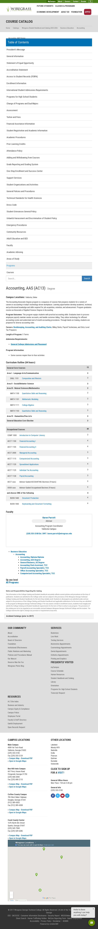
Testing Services (57, 640)
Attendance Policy (14, 151)
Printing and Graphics (59, 659)
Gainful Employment (15, 723)
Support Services (14, 178)
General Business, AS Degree (32, 562)
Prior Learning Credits (16, 144)
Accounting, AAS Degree (30, 560)
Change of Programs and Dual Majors (22, 103)
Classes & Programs (65, 6)
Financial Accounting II (27, 447)
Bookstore (55, 633)
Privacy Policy (46, 921)
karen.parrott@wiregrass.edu (60, 533)
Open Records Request (16, 727)
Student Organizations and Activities (22, 184)
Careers (67, 1)
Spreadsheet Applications (29, 464)
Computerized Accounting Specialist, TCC (37, 573)
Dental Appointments (58, 651)
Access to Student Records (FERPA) (22, 76)
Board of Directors (15, 640)
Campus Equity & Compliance (19, 709)
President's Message (16, 49)
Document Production (30, 498)
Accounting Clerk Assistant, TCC (33, 565)
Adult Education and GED (17, 238)
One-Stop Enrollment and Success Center (25, 171)
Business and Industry (16, 705)
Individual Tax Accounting (28, 470)
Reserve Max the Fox (16, 662)
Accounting (81, 28)
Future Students (45, 6)
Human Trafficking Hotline (37, 918)
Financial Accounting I (27, 441)
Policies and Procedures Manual (20, 655)
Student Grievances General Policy (21, 211)
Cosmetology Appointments (61, 647)
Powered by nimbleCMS (49, 924)
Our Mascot (12, 659)
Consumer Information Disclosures (33, 915)
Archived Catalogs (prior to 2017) (20, 616)
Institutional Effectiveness (17, 647)
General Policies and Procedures (21, 191)
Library (53, 682)
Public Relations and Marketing (19, 651)
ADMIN (65, 921)
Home (8, 28)
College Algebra (28, 405)
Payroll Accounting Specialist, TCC (34, 568)
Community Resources (16, 232)
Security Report (54, 915)
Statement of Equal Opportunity (20, 63)
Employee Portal (14, 716)
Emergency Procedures (17, 225)
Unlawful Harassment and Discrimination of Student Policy (32, 218)
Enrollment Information (16, 83)
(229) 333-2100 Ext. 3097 (36, 533)
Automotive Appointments (60, 644)
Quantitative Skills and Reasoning (34, 393)
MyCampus (52, 1)
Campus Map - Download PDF (21, 758)
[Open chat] (91, 922)
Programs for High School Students (22, 96)
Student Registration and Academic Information (27, 130)
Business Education (67, 28)
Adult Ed (65, 12)
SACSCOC (15, 915)
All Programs (12, 582)
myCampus (55, 667)
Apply (87, 12)
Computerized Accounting (29, 459)
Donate (83, 1)
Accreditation (13, 636)
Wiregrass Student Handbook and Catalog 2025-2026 (40, 28)
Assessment (12, 110)
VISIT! (61, 772)
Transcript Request (58, 693)
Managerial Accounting (27, 453)
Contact (75, 1)
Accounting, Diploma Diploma (32, 557)
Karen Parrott (49, 517)
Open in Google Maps (17, 761)
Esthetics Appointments (60, 655)
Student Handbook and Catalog (62, 678)
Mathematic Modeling (30, 399)
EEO (9, 915)
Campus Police (13, 712)
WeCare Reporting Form (57, 918)
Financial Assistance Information (21, 124)
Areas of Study (13, 259)
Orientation (55, 685)
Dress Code (12, 205)
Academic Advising (15, 252)
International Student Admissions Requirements (27, 90)
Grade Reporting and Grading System (22, 164)
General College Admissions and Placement (29, 344)
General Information (15, 56)
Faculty (10, 245)
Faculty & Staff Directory (17, 720)
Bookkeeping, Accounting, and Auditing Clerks (33, 327)
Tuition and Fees (14, 117)
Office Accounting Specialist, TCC (34, 571)
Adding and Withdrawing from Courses (23, 157)
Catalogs (16, 28)
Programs (11, 265)
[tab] (49, 616)
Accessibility (34, 921)
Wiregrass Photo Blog (16, 666)
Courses (10, 272)
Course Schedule (57, 671)
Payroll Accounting (26, 476)
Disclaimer (57, 921)
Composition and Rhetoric (31, 378)
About (60, 1)
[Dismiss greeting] (93, 909)
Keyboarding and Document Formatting (36, 504)
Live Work (54, 636)
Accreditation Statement (17, 70)
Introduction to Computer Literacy (32, 435)
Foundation (76, 12)
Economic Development (48, 12)
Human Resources (57, 674)
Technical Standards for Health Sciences (24, 198)
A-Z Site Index (13, 701)
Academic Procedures (16, 137)
